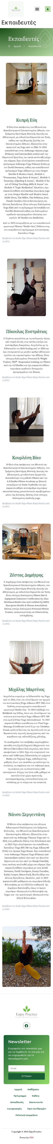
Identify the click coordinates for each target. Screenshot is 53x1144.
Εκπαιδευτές (17, 1102)
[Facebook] (26, 1025)
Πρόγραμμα (20, 1096)
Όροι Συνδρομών (36, 1109)
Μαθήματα (33, 1089)
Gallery (35, 1096)
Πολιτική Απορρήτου (27, 1115)
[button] (37, 9)
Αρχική (18, 1089)
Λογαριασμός (14, 1109)
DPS (31, 1137)
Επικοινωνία (36, 1102)
